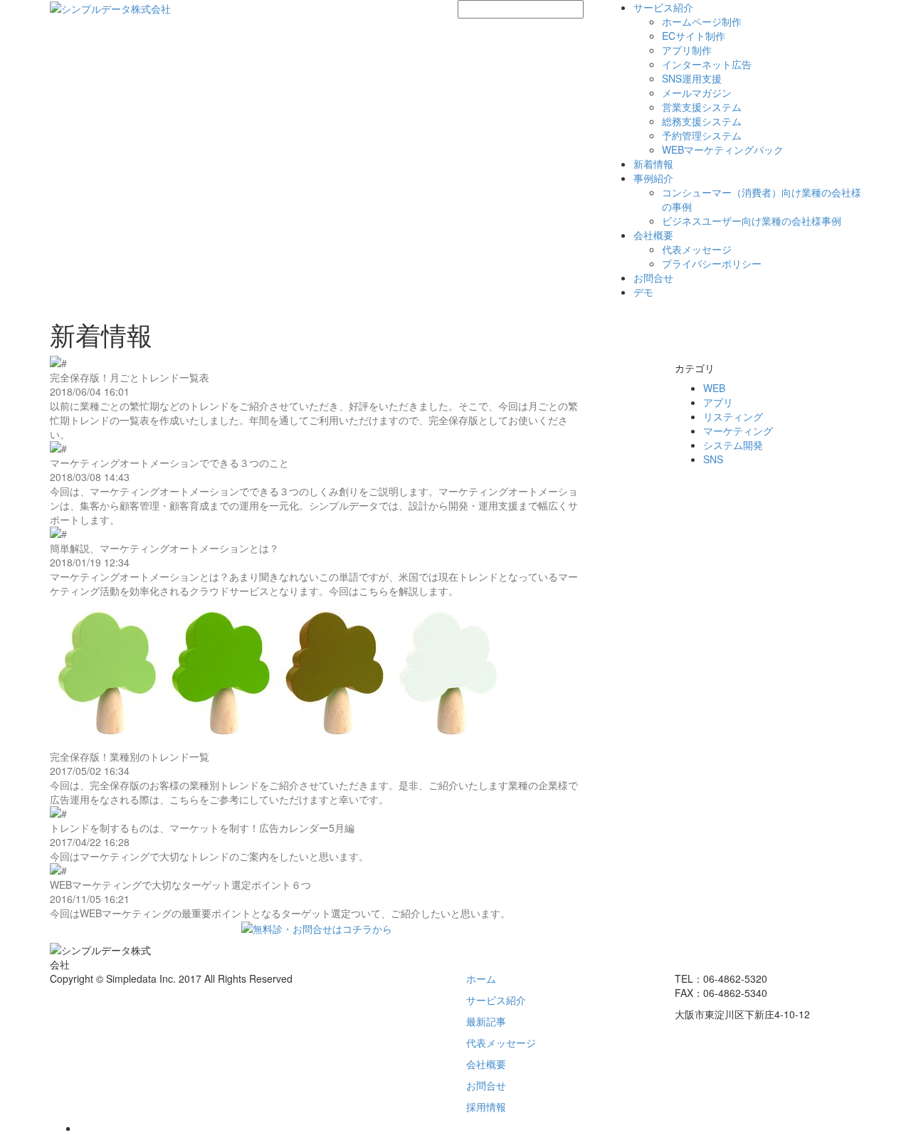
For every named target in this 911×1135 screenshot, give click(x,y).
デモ (643, 292)
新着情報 (653, 164)
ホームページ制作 (702, 21)
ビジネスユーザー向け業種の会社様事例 (751, 220)
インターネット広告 (707, 64)
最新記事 (486, 1021)
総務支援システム (702, 121)
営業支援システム (702, 107)
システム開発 (733, 445)
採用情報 (486, 1106)
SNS (713, 459)
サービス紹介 (663, 7)
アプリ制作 (687, 50)
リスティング (733, 416)
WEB (714, 388)
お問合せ (653, 277)
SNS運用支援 (692, 78)
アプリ (718, 402)
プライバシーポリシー (712, 263)
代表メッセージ (697, 249)
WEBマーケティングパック (723, 149)
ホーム (481, 978)
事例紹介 (653, 178)
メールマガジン (697, 92)
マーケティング (738, 430)
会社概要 (653, 235)
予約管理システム (702, 135)
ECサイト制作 (693, 35)
